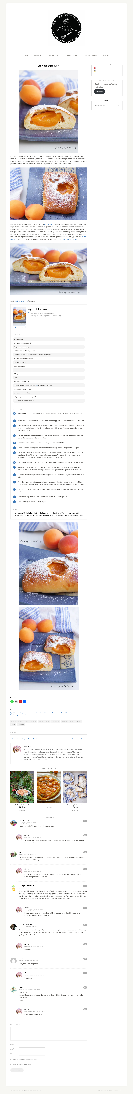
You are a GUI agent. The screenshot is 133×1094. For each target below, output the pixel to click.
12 (85, 732)
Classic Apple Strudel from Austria (75, 806)
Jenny (30, 746)
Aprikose (33, 721)
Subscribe (99, 92)
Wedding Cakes (71, 56)
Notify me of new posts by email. (22, 1065)
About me (37, 56)
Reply (85, 821)
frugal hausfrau (25, 925)
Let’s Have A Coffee (90, 56)
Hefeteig (72, 721)
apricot (13, 721)
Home (26, 56)
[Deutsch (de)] (95, 71)
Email (12, 1049)
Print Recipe (20, 327)
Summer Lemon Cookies (79, 739)
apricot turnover (23, 721)
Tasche (13, 724)
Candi (21, 958)
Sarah (21, 987)
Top (121, 1090)
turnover (21, 724)
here (36, 385)
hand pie (64, 721)
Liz (20, 852)
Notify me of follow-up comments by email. (25, 1060)
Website (12, 1054)
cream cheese (55, 721)
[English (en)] (95, 68)
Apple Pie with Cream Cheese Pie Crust (22, 806)
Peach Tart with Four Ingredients (46, 713)
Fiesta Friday (48, 224)
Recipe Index (53, 56)
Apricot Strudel (66, 713)
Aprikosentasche (44, 721)
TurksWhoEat (24, 821)
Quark (79, 721)
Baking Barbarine (21, 301)
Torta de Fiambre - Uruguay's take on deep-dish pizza (27, 739)
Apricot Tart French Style (48, 805)
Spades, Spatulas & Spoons (70, 239)
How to (106, 56)
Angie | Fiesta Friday (26, 886)
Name (12, 1044)
